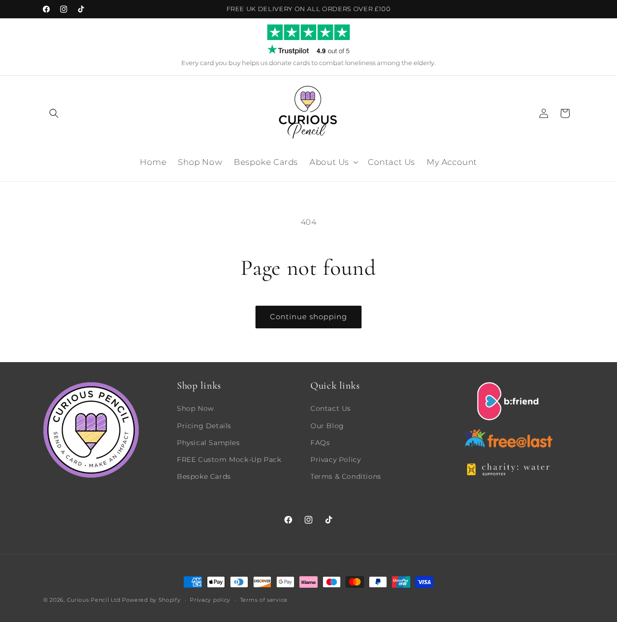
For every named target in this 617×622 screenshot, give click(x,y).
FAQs (320, 442)
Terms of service (264, 599)
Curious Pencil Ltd (94, 599)
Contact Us (330, 408)
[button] (54, 113)
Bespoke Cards (204, 476)
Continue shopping (308, 316)
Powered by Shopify (151, 599)
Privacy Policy (335, 459)
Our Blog (327, 425)
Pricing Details (204, 425)
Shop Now (195, 408)
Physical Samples (208, 442)
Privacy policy (210, 599)
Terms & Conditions (345, 476)
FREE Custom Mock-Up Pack (229, 459)
